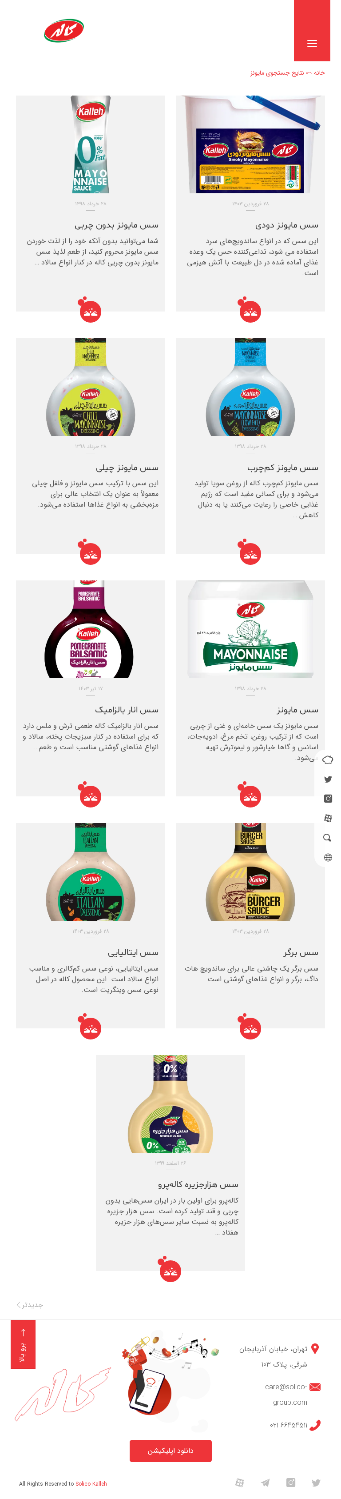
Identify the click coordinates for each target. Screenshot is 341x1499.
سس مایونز (297, 710)
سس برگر (300, 953)
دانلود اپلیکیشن (171, 1450)
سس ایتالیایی (133, 953)
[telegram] (265, 1482)
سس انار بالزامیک (127, 710)
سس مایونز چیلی (127, 468)
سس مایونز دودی (286, 225)
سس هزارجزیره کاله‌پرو (198, 1185)
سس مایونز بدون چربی (117, 225)
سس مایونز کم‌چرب (282, 468)
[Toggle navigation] (312, 30)
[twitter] (328, 779)
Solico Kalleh (91, 1484)
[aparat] (328, 818)
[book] (327, 759)
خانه (319, 73)
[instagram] (328, 798)
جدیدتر (32, 1305)
